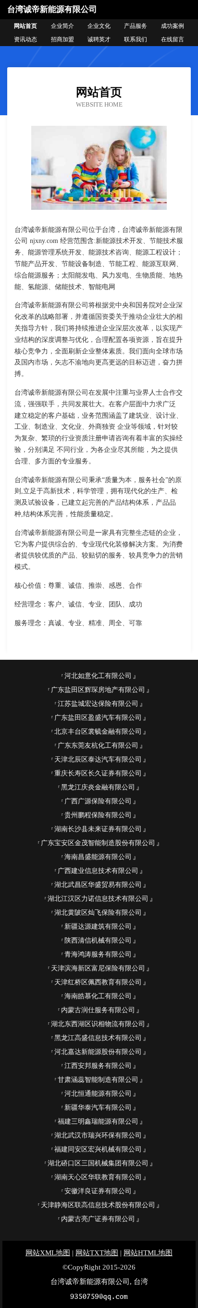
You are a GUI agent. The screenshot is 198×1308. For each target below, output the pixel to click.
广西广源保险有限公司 (98, 801)
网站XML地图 (47, 1253)
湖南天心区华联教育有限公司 (98, 1177)
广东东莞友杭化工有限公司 (98, 745)
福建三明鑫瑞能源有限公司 (98, 1121)
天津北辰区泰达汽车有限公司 (98, 759)
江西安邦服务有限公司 (98, 1065)
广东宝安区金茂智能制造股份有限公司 (98, 843)
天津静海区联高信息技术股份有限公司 (98, 1205)
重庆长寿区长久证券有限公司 (98, 773)
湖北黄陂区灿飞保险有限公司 (98, 912)
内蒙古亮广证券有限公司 (98, 1219)
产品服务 (135, 26)
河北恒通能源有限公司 (98, 1093)
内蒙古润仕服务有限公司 (98, 1010)
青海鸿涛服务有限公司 (98, 954)
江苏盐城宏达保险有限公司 (98, 703)
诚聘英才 (99, 39)
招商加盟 (62, 39)
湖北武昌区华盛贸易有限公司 (98, 884)
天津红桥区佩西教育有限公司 (98, 982)
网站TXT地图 (96, 1253)
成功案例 (172, 26)
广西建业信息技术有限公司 (98, 870)
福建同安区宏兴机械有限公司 (98, 1149)
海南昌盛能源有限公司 (98, 856)
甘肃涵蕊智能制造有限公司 (98, 1079)
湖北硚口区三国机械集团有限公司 (98, 1163)
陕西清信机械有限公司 (98, 940)
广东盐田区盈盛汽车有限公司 (98, 717)
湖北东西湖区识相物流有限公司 (98, 1024)
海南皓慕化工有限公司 (98, 996)
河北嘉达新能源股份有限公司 (98, 1051)
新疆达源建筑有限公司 (98, 926)
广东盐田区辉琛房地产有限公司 (98, 689)
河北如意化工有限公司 (98, 675)
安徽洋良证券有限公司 (98, 1191)
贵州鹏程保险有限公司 (98, 815)
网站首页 (25, 26)
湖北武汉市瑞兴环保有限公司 (98, 1135)
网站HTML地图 (148, 1253)
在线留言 (172, 39)
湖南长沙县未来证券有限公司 (98, 829)
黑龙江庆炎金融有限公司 (98, 787)
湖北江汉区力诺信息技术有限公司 (98, 898)
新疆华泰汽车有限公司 (98, 1107)
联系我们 (135, 39)
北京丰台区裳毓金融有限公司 (98, 731)
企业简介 (62, 26)
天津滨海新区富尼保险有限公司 (98, 968)
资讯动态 (25, 39)
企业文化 (99, 26)
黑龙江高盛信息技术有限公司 (98, 1038)
